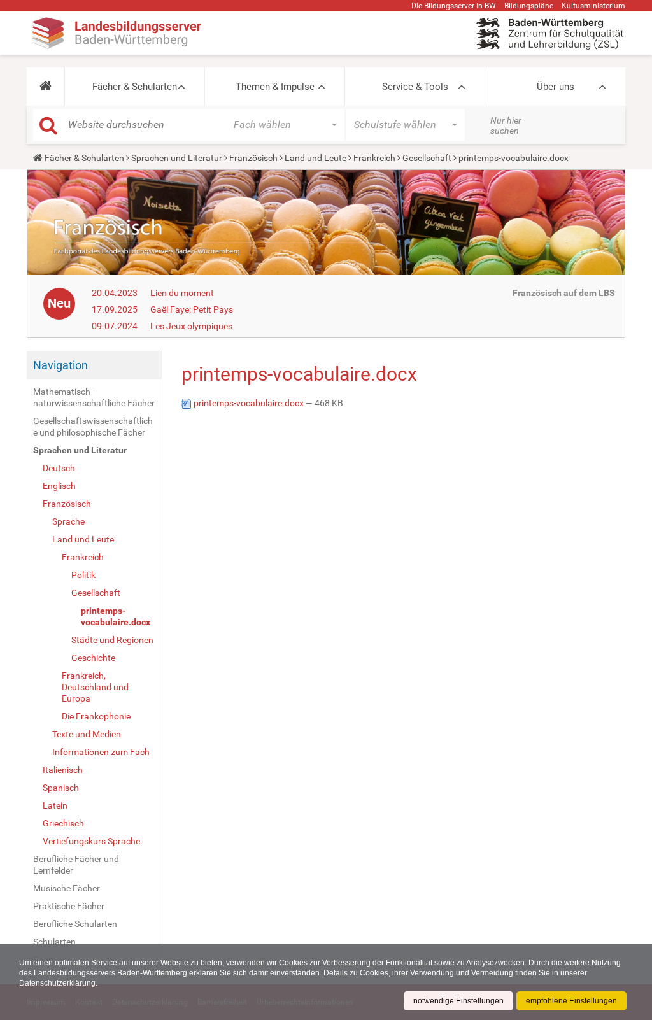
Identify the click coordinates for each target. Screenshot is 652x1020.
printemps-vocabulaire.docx (115, 616)
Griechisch (63, 823)
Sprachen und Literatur (176, 158)
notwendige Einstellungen (458, 1000)
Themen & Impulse (275, 86)
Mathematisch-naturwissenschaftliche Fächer (94, 397)
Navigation (60, 365)
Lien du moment (182, 293)
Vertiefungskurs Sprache (91, 841)
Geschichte (93, 658)
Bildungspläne (528, 5)
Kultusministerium (593, 5)
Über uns (555, 86)
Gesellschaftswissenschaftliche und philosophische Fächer (93, 426)
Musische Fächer (66, 888)
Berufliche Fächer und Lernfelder (76, 864)
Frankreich (374, 158)
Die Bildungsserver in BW (453, 5)
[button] (45, 86)
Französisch (253, 158)
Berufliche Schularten (75, 924)
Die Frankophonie (96, 716)
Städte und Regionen (112, 640)
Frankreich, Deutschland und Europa (95, 687)
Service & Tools (415, 86)
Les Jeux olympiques (191, 326)
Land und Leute (315, 158)
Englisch (59, 486)
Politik (83, 575)
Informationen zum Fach (101, 752)
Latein (55, 805)
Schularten (54, 942)
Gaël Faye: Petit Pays (191, 309)
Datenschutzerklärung (57, 983)
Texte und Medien (86, 734)
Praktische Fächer (68, 906)
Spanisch (61, 788)
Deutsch (59, 468)
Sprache (68, 521)
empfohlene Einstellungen (571, 1000)
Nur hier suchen (505, 125)
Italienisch (63, 770)
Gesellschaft (426, 158)
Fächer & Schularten (134, 86)
